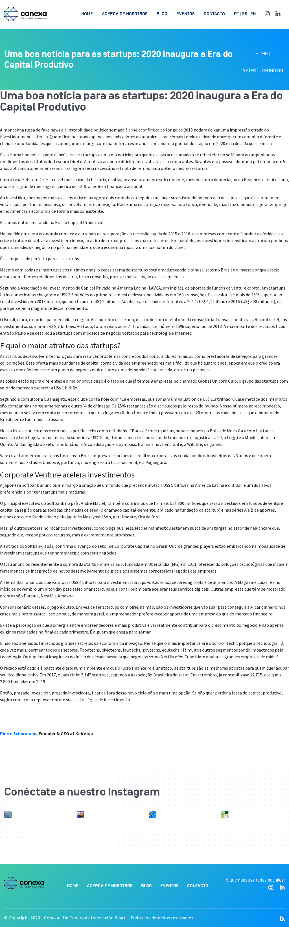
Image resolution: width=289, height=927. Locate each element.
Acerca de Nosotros (125, 14)
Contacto (214, 14)
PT (236, 14)
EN (253, 14)
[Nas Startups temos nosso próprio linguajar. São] (152, 814)
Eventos (185, 14)
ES (244, 14)
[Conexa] (25, 14)
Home (87, 14)
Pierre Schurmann (18, 733)
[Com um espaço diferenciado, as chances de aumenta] (8, 814)
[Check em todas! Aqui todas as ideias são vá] (225, 814)
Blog (162, 14)
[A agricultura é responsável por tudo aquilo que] (80, 814)
